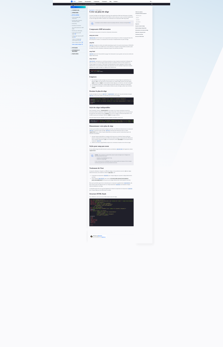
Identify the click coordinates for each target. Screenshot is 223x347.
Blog (110, 1)
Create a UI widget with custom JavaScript (76, 40)
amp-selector (138, 21)
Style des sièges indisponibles (140, 28)
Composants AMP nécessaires (140, 13)
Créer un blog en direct (76, 42)
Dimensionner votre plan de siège (141, 30)
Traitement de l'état (139, 34)
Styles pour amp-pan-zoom (140, 32)
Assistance (115, 1)
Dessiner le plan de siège (140, 26)
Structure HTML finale (139, 36)
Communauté (96, 1)
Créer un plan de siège (76, 44)
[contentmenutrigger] (143, 12)
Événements (104, 1)
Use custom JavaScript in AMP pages (78, 28)
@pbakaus (104, 237)
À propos (80, 1)
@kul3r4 (100, 235)
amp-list (137, 17)
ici (129, 22)
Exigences (137, 23)
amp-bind (137, 19)
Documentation (88, 1)
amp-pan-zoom (138, 15)
